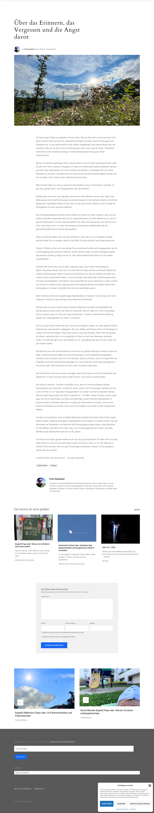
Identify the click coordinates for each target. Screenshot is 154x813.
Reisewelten (74, 564)
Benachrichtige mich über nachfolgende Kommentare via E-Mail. (63, 632)
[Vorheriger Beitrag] (44, 688)
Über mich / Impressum (22, 789)
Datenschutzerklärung (122, 809)
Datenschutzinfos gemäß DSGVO (63, 742)
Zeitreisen (54, 465)
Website (92, 623)
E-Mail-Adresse (70, 623)
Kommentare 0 (51, 49)
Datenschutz (39, 789)
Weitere (137, 509)
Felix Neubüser (29, 49)
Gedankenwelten (42, 465)
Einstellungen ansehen (140, 804)
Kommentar (45, 596)
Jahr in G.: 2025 (108, 547)
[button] (150, 785)
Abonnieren (21, 757)
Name (43, 623)
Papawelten (30, 560)
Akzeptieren (107, 804)
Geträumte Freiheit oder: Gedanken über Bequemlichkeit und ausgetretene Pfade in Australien (76, 547)
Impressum (132, 809)
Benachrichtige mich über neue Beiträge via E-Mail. (59, 637)
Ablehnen (121, 804)
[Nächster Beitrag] (110, 687)
